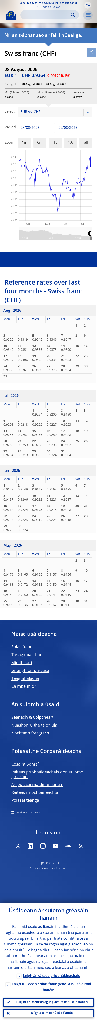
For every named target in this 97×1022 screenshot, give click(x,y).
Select (10, 112)
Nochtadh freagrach (30, 733)
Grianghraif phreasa (30, 671)
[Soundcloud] (68, 846)
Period (10, 127)
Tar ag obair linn (26, 655)
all (86, 142)
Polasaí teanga (25, 801)
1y (55, 142)
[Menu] (88, 15)
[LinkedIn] (30, 846)
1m (24, 142)
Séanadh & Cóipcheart (32, 717)
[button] (87, 5)
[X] (17, 846)
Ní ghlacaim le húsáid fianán (52, 1013)
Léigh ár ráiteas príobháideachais (51, 976)
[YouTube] (55, 846)
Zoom (9, 142)
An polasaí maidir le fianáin (37, 785)
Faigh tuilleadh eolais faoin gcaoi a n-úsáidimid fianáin (51, 987)
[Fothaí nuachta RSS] (80, 846)
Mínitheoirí (21, 663)
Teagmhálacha (25, 679)
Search (72, 15)
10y (71, 142)
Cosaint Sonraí (25, 764)
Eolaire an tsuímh (27, 812)
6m (40, 142)
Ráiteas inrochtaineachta (34, 793)
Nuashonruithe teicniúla (34, 725)
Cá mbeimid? (23, 687)
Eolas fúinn (21, 647)
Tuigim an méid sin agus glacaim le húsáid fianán (52, 1002)
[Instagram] (42, 846)
